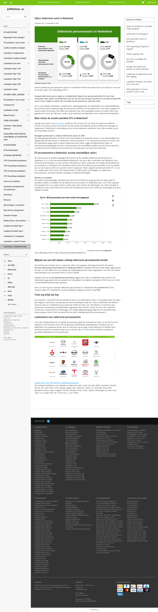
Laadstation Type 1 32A (12, 74)
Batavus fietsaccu (132, 501)
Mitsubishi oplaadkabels (73, 446)
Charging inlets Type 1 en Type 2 (138, 442)
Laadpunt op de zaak (72, 523)
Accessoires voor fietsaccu (136, 448)
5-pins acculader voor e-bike (136, 537)
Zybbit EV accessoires (103, 438)
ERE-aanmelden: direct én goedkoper (136, 40)
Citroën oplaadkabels (72, 454)
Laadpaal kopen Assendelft (43, 533)
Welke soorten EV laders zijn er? (106, 519)
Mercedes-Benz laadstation (44, 464)
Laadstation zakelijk (41, 436)
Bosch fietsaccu (132, 503)
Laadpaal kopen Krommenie (44, 537)
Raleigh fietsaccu (132, 515)
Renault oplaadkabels (72, 438)
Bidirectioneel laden (103, 545)
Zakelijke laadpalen (71, 507)
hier (60, 265)
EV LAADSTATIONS (10, 32)
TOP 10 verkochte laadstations (15, 161)
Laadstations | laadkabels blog (15, 247)
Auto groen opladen (102, 553)
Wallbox (11, 300)
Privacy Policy (8, 324)
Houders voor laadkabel (135, 446)
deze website (59, 123)
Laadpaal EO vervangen (42, 476)
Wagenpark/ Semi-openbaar (14, 37)
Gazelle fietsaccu (132, 507)
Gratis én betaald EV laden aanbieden (77, 529)
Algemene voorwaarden (12, 320)
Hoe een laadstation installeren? (106, 503)
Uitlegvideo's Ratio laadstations (106, 456)
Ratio (10, 291)
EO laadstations (101, 432)
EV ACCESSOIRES (10, 145)
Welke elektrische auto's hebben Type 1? (109, 525)
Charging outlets (132, 444)
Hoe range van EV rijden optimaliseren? (109, 541)
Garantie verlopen (10, 215)
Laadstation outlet (10, 89)
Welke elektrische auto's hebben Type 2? (109, 527)
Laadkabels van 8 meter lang (74, 477)
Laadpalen (38, 430)
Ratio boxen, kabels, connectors (106, 436)
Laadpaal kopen (40, 519)
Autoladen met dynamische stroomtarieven (14, 188)
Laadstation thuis (40, 434)
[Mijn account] (11, 2)
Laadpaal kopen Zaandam (43, 535)
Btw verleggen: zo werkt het (14, 205)
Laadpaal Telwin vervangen (44, 487)
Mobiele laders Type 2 (72, 472)
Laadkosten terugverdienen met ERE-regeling (139, 75)
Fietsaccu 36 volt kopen (135, 523)
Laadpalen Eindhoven (42, 562)
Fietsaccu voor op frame (135, 529)
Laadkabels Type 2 (71, 458)
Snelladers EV (9, 105)
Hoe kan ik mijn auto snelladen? (106, 537)
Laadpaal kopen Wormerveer (44, 539)
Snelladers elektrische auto (74, 468)
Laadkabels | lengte (11, 110)
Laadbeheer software (72, 509)
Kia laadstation (39, 462)
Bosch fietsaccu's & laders (104, 440)
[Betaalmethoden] (120, 586)
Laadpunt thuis (39, 513)
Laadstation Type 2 (41, 442)
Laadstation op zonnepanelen (44, 452)
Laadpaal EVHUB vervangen (44, 479)
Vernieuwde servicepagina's (137, 34)
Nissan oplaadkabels (72, 432)
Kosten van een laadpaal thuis (44, 509)
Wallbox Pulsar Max (102, 450)
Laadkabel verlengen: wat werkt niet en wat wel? (139, 82)
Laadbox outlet (39, 438)
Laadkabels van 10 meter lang (75, 479)
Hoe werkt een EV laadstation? (106, 501)
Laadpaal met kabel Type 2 (13, 231)
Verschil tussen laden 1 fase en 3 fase (108, 539)
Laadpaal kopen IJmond (42, 553)
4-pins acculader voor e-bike (136, 535)
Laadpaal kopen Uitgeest (43, 525)
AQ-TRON (11, 265)
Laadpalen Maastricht (42, 568)
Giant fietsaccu (132, 509)
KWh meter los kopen (134, 440)
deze (47, 160)
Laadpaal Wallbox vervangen (44, 489)
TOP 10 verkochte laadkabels (14, 171)
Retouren (7, 200)
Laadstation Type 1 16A (12, 69)
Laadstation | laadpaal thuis (14, 53)
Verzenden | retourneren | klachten (16, 328)
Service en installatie (12, 181)
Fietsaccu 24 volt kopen (135, 519)
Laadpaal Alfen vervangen (43, 470)
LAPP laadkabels (101, 434)
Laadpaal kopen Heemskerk (44, 523)
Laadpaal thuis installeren (43, 503)
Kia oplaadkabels (70, 452)
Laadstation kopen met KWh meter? (108, 507)
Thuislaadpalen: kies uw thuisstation (46, 501)
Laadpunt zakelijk (71, 517)
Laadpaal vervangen (41, 468)
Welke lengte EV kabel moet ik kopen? (108, 531)
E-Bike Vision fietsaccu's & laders (107, 442)
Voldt (10, 296)
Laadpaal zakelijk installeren (74, 513)
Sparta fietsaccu (132, 517)
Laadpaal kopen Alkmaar (43, 547)
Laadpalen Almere (41, 556)
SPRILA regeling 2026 (134, 54)
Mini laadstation (40, 456)
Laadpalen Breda (40, 558)
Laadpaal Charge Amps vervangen (46, 474)
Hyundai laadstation (41, 466)
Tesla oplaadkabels (71, 440)
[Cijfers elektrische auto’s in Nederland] (78, 56)
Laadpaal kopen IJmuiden (43, 529)
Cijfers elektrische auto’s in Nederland (54, 18)
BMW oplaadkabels (71, 444)
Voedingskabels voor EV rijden (137, 434)
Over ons (7, 318)
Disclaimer (7, 322)
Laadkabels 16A (70, 460)
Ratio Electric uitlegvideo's (14, 210)
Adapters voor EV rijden (135, 432)
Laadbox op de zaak (72, 521)
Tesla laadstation (40, 454)
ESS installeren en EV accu (104, 543)
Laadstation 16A (40, 444)
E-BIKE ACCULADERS (11, 121)
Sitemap (6, 332)
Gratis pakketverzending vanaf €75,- (49, 2)
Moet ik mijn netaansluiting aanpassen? (109, 535)
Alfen (10, 261)
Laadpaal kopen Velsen (42, 531)
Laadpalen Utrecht (41, 572)
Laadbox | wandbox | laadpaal (14, 48)
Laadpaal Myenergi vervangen (44, 483)
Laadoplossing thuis (41, 517)
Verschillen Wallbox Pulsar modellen (108, 551)
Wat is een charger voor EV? (105, 517)
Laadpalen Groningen (42, 564)
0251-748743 (8, 338)
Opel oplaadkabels (71, 430)
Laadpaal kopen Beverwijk (43, 521)
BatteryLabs (12, 270)
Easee (10, 274)
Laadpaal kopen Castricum (43, 527)
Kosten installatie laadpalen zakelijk (77, 515)
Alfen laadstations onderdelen (106, 454)
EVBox (10, 283)
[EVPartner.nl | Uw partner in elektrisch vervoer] (15, 9)
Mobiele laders (9, 115)
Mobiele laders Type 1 (72, 470)
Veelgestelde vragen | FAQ (13, 316)
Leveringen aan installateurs (44, 493)
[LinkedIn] (48, 421)
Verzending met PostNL (82, 2)
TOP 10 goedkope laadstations (15, 166)
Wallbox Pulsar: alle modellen (15, 221)
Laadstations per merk (12, 63)
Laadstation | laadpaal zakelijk (15, 58)
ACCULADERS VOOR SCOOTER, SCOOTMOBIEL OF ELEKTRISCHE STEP (15, 137)
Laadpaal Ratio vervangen (43, 485)
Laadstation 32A (40, 446)
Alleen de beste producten (116, 2)
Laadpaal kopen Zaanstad (43, 541)
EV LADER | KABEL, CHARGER (14, 95)
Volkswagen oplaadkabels (73, 436)
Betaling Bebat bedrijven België (137, 541)
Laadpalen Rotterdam (42, 570)
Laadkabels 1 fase (71, 464)
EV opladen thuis (40, 507)
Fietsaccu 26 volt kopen (135, 521)
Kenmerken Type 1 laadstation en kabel (109, 521)
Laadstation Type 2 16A (12, 79)
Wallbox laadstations (103, 446)
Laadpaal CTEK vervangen (43, 472)
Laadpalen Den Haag (41, 560)
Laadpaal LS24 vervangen (43, 481)
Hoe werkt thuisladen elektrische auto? (109, 509)
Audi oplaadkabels (71, 434)
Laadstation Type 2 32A (12, 84)
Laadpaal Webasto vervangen (44, 491)
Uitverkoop (8, 195)
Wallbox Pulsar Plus (102, 448)
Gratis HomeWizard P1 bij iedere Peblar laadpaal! (139, 27)
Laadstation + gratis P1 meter (15, 241)
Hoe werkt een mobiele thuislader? (108, 529)
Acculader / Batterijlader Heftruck (13, 127)
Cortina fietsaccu (132, 505)
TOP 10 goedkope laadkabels (14, 176)
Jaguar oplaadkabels (72, 442)
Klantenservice (9, 330)
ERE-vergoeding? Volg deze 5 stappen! (137, 47)
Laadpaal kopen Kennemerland (45, 551)
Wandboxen (38, 432)
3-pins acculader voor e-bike (136, 533)
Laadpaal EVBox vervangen (43, 477)
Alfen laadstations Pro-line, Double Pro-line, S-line (137, 90)
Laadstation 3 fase (40, 450)
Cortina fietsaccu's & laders (105, 444)
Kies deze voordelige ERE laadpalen (136, 60)
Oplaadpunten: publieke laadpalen (46, 505)
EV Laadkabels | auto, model (14, 100)
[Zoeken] (25, 15)
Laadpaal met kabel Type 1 (13, 226)
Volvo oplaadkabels (71, 448)
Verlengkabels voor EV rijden (136, 436)
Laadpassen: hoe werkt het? (44, 511)
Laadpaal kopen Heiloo (42, 545)
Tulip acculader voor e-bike (136, 539)
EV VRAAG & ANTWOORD (12, 155)
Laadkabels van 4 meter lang (74, 474)
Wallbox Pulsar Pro (102, 452)
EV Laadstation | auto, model (14, 43)
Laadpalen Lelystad (41, 566)
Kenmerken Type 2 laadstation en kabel (109, 523)
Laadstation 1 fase (40, 448)
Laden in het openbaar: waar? (106, 505)
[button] (28, 32)
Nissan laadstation (40, 458)
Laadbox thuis (39, 515)
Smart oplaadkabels (71, 450)
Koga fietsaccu (132, 511)
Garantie (7, 334)
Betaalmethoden (9, 326)
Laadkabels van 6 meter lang (74, 476)
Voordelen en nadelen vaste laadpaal (108, 515)
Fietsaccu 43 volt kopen (135, 525)
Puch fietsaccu (132, 513)
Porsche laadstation (41, 460)
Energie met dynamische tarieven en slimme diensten (137, 67)
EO (9, 278)
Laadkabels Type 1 (71, 456)
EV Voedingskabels (11, 150)
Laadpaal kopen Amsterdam (44, 549)
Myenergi (11, 287)
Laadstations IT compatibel (14, 236)
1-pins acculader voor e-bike (136, 531)
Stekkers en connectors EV (136, 438)
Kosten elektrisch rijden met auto (107, 533)
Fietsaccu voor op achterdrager (137, 527)
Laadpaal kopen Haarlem (43, 555)
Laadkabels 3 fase (71, 466)
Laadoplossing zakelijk (72, 519)
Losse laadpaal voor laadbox (136, 430)
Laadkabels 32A (70, 462)
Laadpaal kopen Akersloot (43, 543)
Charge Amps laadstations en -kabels (108, 430)
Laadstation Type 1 (41, 440)
